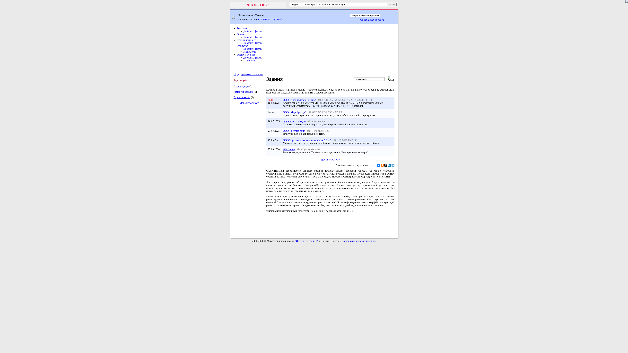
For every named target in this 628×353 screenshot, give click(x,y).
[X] (385, 165)
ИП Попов (289, 149)
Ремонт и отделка (243, 91)
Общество (242, 45)
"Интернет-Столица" (306, 241)
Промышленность (247, 40)
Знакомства (249, 51)
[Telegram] (393, 165)
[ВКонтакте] (378, 165)
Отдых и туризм (246, 54)
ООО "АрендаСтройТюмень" (299, 100)
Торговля (242, 28)
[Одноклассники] (382, 165)
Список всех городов (372, 19)
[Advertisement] (247, 162)
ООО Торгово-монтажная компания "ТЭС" (307, 140)
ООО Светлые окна (294, 130)
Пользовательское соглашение (358, 241)
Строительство (242, 97)
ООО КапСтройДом (294, 121)
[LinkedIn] (389, 165)
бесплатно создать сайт (270, 19)
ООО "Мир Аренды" (294, 112)
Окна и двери (241, 86)
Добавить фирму (258, 4)
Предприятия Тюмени (248, 74)
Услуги (241, 34)
